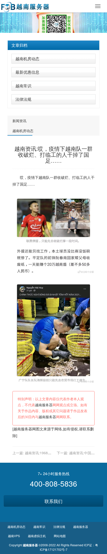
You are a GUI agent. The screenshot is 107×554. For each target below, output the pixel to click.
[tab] (53, 45)
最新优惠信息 (27, 72)
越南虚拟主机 (37, 536)
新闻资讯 (19, 120)
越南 (42, 177)
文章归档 (19, 45)
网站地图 (60, 536)
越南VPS (14, 536)
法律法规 (23, 99)
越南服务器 (44, 405)
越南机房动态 (27, 58)
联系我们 (53, 501)
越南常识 (23, 86)
